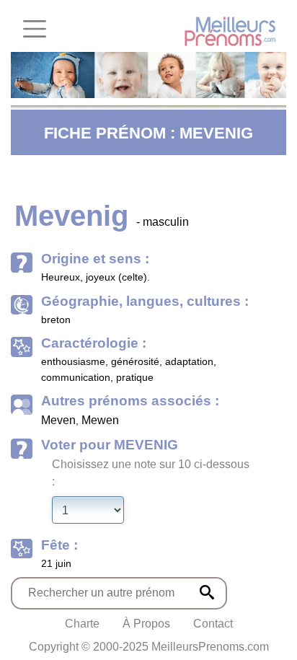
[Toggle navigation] (35, 29)
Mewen (100, 420)
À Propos (146, 623)
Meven (58, 420)
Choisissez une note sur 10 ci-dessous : (150, 473)
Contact (213, 623)
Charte (82, 623)
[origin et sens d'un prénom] (206, 592)
